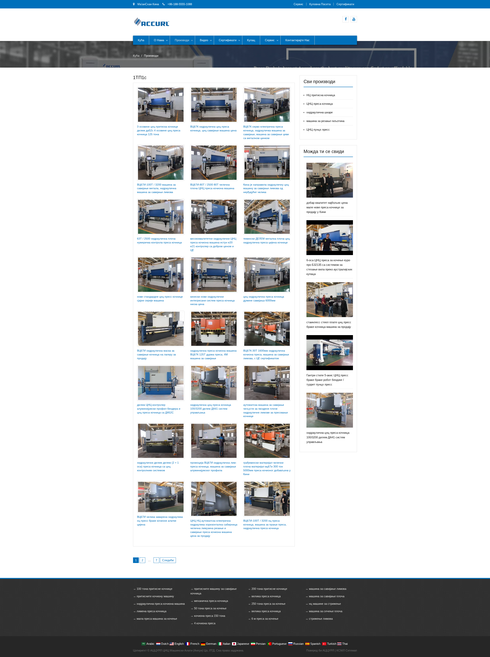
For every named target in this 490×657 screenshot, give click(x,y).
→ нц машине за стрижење (323, 603)
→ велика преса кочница (264, 596)
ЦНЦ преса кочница (319, 103)
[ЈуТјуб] (354, 19)
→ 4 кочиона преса (202, 623)
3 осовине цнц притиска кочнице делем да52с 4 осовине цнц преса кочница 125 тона (158, 130)
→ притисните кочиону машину (153, 596)
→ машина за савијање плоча (324, 596)
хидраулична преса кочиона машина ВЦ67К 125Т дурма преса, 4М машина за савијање (213, 354)
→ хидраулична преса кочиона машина (159, 603)
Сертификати (345, 4)
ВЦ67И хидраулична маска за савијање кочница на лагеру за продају (156, 354)
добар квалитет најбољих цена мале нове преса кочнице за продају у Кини (327, 207)
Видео (204, 40)
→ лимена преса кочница (149, 611)
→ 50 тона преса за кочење (208, 608)
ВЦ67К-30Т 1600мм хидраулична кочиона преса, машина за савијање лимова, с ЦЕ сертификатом (266, 354)
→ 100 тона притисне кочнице (152, 588)
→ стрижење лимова (319, 618)
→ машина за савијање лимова (325, 588)
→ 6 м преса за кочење (263, 618)
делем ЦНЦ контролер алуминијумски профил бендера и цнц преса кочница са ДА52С (158, 408)
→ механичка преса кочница (209, 600)
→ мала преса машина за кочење (155, 618)
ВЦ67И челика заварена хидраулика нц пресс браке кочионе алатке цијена (160, 520)
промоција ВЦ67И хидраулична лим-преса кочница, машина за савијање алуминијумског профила (213, 466)
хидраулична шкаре (319, 112)
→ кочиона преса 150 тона (207, 615)
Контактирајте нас (297, 40)
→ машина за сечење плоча (323, 611)
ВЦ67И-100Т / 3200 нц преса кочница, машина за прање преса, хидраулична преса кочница (265, 524)
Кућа (141, 40)
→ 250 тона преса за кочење (266, 603)
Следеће (168, 560)
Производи (182, 40)
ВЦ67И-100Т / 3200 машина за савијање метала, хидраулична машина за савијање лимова (156, 188)
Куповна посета (320, 4)
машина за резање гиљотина (325, 121)
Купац (251, 40)
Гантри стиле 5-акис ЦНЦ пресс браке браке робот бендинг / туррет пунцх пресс (327, 380)
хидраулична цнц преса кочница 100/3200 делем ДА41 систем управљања (210, 408)
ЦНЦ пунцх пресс (318, 129)
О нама (159, 40)
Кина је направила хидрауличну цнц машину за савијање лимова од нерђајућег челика (266, 188)
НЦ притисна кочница (320, 95)
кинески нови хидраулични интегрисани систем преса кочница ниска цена (212, 300)
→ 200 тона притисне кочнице (267, 588)
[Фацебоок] (345, 19)
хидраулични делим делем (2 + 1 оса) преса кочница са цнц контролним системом (158, 466)
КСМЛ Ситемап (346, 650)
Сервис (298, 4)
